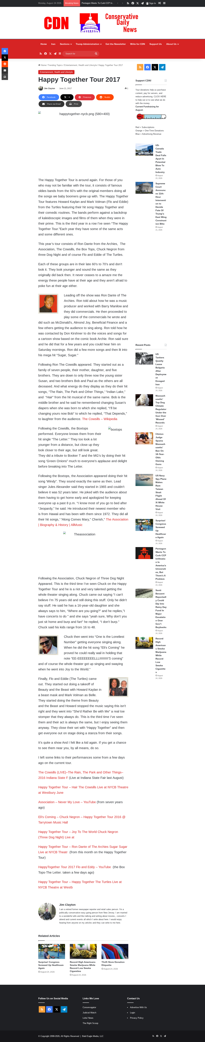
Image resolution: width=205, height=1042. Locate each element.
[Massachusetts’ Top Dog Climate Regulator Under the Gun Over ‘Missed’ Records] (144, 400)
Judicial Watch (89, 1012)
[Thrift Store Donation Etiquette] (115, 951)
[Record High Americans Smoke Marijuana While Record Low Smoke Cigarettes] (83, 951)
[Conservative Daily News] (92, 22)
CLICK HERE (160, 96)
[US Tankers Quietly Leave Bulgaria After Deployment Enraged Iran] (144, 359)
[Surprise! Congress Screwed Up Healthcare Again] (51, 951)
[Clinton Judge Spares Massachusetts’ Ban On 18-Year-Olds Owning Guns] (144, 438)
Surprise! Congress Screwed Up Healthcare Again (51, 965)
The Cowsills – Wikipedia (99, 419)
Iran (53, 44)
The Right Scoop (90, 1023)
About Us (171, 44)
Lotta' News (88, 1018)
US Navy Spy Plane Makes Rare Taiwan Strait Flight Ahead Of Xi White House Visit (161, 492)
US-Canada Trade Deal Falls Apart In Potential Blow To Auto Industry (161, 158)
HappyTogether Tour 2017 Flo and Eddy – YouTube (74, 867)
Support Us (155, 44)
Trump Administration (87, 44)
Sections (65, 44)
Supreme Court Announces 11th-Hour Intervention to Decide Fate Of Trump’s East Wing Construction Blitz (161, 203)
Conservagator (89, 1007)
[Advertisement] (151, 287)
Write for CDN (137, 44)
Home (44, 44)
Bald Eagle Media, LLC (92, 1036)
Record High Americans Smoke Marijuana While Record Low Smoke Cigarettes (161, 655)
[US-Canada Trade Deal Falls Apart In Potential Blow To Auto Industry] (144, 150)
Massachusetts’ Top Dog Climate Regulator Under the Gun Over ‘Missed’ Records (161, 409)
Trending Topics (55, 65)
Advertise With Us (138, 1007)
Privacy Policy (137, 1018)
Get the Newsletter (116, 44)
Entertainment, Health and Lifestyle (80, 65)
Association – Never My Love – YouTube (67, 802)
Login (132, 1012)
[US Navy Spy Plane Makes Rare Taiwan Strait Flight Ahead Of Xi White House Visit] (144, 480)
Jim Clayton (49, 88)
